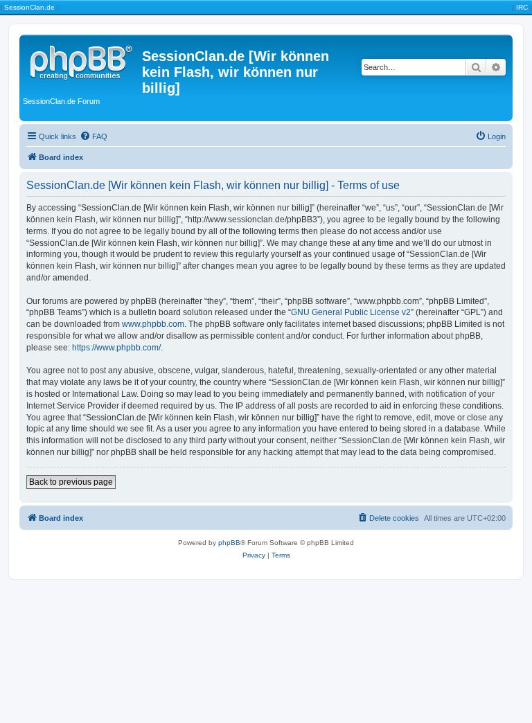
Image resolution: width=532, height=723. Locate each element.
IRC (522, 7)
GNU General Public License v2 (351, 312)
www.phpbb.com (153, 324)
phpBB (229, 542)
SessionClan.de (29, 7)
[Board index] (82, 60)
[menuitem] (93, 136)
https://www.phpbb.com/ (116, 347)
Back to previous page (71, 482)
